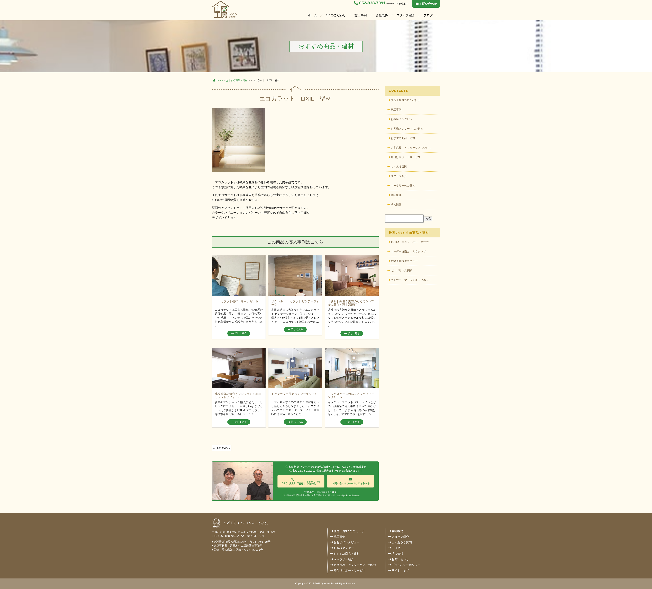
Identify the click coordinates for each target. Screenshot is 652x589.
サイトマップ (400, 570)
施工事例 (361, 15)
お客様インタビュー (403, 119)
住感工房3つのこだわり (349, 531)
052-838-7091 (372, 3)
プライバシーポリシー (406, 565)
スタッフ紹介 (405, 15)
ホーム (312, 15)
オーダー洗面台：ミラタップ (408, 251)
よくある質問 (399, 166)
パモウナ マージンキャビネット (411, 280)
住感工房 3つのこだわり (405, 100)
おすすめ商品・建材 (403, 138)
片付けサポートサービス (406, 157)
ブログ (428, 15)
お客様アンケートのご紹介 (407, 128)
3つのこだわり (336, 15)
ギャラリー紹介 (344, 559)
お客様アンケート (345, 548)
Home (219, 80)
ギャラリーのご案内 (403, 185)
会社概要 (382, 15)
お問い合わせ (428, 3)
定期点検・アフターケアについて (411, 147)
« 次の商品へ (221, 448)
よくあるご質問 (402, 542)
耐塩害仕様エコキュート (406, 261)
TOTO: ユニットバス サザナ (410, 241)
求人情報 (396, 204)
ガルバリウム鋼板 (401, 270)
